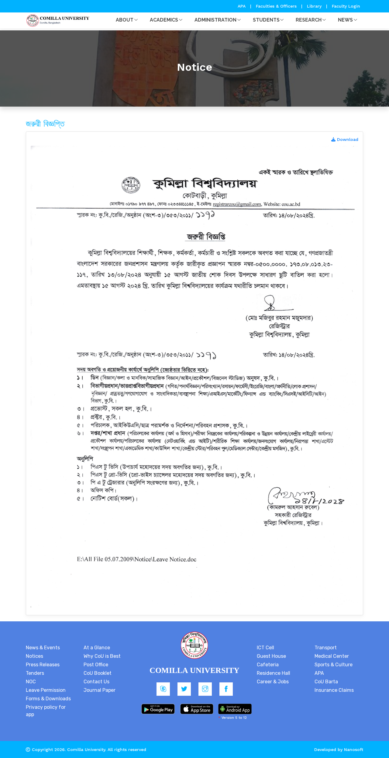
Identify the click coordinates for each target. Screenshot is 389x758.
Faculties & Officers (276, 6)
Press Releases (43, 665)
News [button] (345, 20)
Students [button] (266, 20)
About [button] (124, 20)
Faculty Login (346, 6)
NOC (31, 682)
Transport (326, 647)
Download (347, 139)
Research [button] (309, 20)
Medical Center (332, 656)
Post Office (96, 665)
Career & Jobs (273, 682)
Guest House (271, 656)
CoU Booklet (98, 673)
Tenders (35, 673)
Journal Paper (99, 690)
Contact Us (96, 682)
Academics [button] (164, 20)
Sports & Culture (334, 665)
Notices (34, 656)
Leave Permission (46, 690)
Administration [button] (215, 20)
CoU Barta (326, 682)
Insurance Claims (334, 690)
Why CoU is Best (102, 656)
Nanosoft (353, 749)
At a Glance (97, 647)
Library (315, 6)
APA (242, 6)
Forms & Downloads (48, 699)
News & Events (43, 647)
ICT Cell (265, 647)
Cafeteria (268, 665)
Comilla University (86, 749)
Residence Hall (273, 673)
